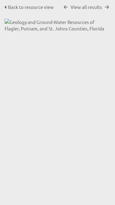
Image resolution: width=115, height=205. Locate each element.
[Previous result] (66, 7)
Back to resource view (31, 7)
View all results (86, 7)
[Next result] (107, 7)
